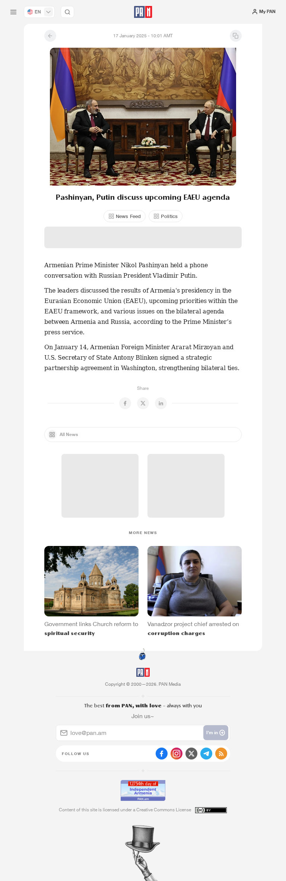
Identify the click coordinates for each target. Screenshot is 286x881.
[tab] (182, 134)
